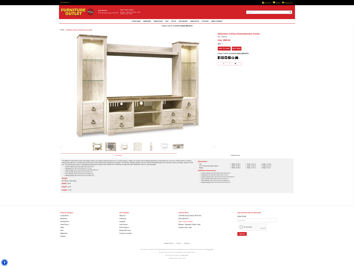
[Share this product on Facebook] (219, 57)
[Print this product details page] (232, 57)
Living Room (136, 21)
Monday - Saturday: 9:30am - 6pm (189, 224)
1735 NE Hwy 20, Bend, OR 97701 (189, 215)
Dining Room (158, 21)
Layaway (122, 221)
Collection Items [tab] (235, 155)
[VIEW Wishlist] (224, 63)
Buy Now (237, 48)
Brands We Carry (125, 230)
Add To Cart (224, 48)
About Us (122, 215)
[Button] (290, 12)
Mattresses (183, 21)
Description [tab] (119, 155)
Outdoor (205, 21)
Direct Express (216, 21)
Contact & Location (125, 233)
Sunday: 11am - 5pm (185, 227)
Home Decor (194, 21)
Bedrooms (147, 21)
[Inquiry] (236, 63)
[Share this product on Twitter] (226, 57)
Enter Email (241, 216)
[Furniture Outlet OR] (77, 12)
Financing (122, 218)
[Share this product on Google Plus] (229, 57)
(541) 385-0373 (186, 26)
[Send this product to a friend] (236, 57)
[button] (266, 2)
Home (62, 30)
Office (173, 21)
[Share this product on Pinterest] (222, 57)
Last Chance (123, 224)
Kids (166, 21)
